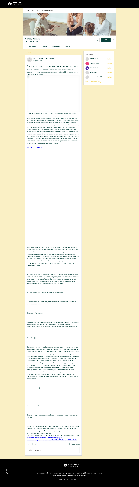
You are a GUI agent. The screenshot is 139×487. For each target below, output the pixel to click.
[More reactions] (34, 444)
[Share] (78, 58)
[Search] (97, 40)
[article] (53, 255)
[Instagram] (6, 473)
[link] (32, 47)
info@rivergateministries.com (91, 473)
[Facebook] (6, 470)
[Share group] (113, 40)
